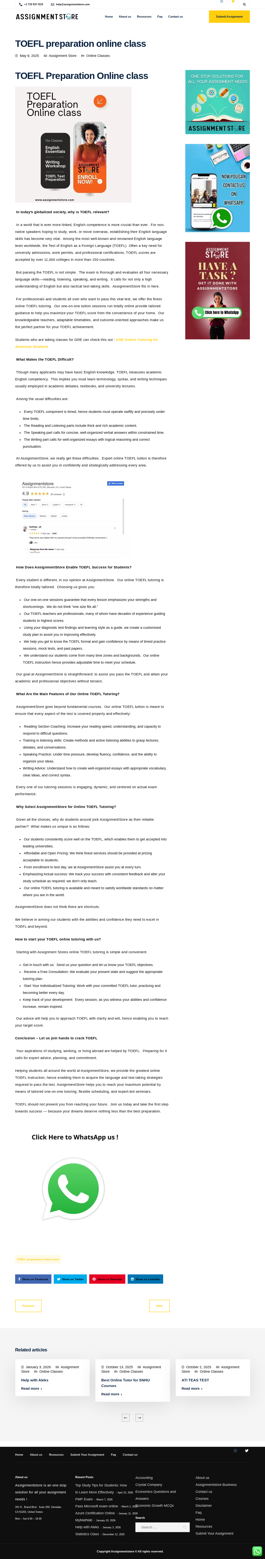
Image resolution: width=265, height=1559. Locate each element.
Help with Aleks (34, 1380)
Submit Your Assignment (87, 1454)
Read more (30, 1388)
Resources (144, 16)
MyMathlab (83, 1520)
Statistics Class (87, 1534)
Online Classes (98, 56)
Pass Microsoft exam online (96, 1506)
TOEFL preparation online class (38, 1259)
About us (125, 16)
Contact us (175, 16)
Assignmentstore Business (216, 1485)
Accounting (144, 1478)
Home (109, 16)
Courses (202, 1499)
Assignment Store (62, 56)
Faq (159, 16)
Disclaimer (204, 1506)
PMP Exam (84, 1499)
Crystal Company (148, 1485)
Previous (28, 1305)
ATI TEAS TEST (195, 1380)
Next (159, 1305)
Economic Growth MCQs (154, 1506)
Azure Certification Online (95, 1513)
